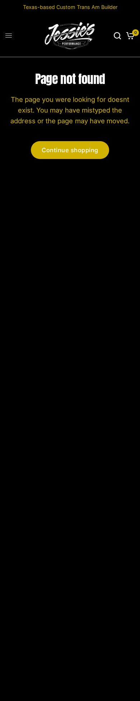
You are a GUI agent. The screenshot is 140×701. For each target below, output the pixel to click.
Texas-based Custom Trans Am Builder (70, 7)
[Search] (117, 35)
